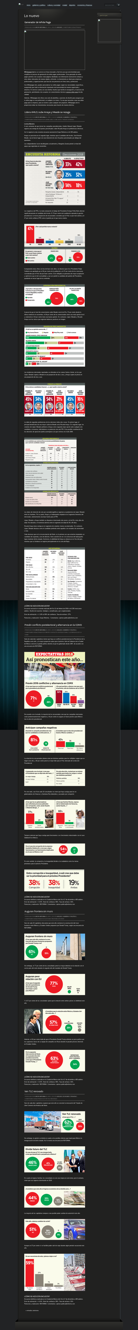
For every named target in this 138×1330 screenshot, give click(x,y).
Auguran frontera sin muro (38, 911)
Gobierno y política (38, 5)
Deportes (72, 5)
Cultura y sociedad (53, 5)
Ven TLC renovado (33, 1091)
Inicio (28, 5)
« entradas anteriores (32, 1310)
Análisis (59, 27)
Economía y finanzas (84, 5)
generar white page (72, 92)
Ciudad (64, 5)
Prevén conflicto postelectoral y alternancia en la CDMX (53, 624)
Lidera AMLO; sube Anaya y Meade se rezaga (47, 112)
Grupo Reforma (40, 27)
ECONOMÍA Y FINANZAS (69, 1096)
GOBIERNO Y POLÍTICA (70, 117)
